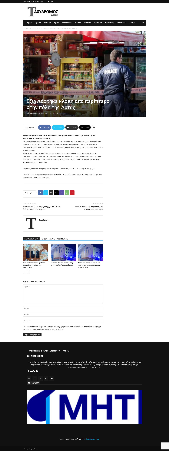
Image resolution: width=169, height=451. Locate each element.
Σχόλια (38, 23)
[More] (93, 127)
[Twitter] (45, 192)
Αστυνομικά (121, 23)
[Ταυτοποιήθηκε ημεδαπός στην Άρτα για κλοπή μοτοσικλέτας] (63, 252)
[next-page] (28, 272)
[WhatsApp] (67, 192)
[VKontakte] (52, 378)
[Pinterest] (72, 192)
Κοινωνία (87, 23)
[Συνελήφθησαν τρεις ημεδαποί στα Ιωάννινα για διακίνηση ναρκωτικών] (35, 252)
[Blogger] (29, 378)
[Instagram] (46, 378)
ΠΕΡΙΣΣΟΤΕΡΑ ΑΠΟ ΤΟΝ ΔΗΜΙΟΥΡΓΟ (54, 239)
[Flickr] (40, 378)
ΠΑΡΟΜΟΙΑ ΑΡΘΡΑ (31, 239)
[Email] (56, 192)
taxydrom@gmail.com (91, 439)
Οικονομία (98, 23)
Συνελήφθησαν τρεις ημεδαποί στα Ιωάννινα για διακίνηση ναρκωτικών (34, 265)
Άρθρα (56, 23)
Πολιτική (78, 23)
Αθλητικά (132, 23)
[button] (143, 23)
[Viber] (61, 192)
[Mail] (52, 1)
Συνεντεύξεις (66, 23)
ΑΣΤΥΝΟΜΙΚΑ (34, 28)
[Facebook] (48, 1)
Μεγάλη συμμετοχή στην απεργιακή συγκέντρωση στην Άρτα (89, 208)
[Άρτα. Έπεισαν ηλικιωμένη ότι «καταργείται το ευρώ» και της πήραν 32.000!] (90, 252)
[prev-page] (24, 272)
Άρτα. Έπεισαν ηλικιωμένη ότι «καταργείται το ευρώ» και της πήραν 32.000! (89, 265)
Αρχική (29, 23)
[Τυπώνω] (51, 192)
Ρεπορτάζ (47, 23)
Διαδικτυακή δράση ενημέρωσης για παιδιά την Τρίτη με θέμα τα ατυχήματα (41, 208)
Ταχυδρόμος (33, 113)
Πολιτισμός (109, 23)
